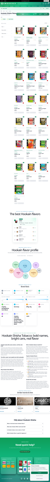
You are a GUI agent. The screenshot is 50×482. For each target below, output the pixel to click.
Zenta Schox (29, 108)
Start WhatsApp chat (25, 451)
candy (2, 360)
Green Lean (41, 153)
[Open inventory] (46, 3)
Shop (43, 8)
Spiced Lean (29, 176)
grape (2, 349)
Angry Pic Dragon (42, 108)
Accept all (39, 472)
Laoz (27, 63)
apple (21, 347)
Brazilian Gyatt (42, 176)
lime (34, 366)
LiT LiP (12, 373)
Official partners (38, 462)
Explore (47, 8)
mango (33, 350)
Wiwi (15, 176)
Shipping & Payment (38, 464)
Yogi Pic (28, 153)
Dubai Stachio (42, 131)
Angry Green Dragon (18, 86)
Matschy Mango (17, 131)
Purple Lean (17, 108)
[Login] (43, 3)
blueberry (36, 369)
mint (5, 349)
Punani (40, 41)
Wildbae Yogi (17, 154)
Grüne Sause (17, 199)
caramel (44, 361)
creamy (6, 360)
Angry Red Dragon (43, 63)
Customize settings (39, 478)
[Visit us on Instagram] (21, 478)
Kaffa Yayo (16, 40)
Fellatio (28, 41)
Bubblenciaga (41, 86)
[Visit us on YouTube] (27, 478)
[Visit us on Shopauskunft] (29, 469)
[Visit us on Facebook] (24, 478)
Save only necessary (39, 475)
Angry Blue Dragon (30, 86)
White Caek (16, 63)
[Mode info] (41, 8)
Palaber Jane (29, 131)
